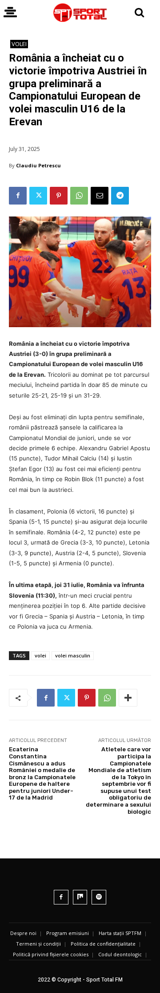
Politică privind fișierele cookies (50, 954)
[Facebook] (18, 196)
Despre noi (23, 933)
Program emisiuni (67, 933)
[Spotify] (99, 897)
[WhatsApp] (79, 196)
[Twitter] (38, 196)
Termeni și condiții (38, 943)
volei (40, 655)
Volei (19, 44)
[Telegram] (120, 196)
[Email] (99, 196)
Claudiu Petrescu (38, 165)
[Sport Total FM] (80, 12)
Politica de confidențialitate (103, 943)
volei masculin (72, 655)
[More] (128, 698)
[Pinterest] (59, 196)
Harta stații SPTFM (120, 933)
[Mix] (80, 897)
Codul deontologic (120, 954)
